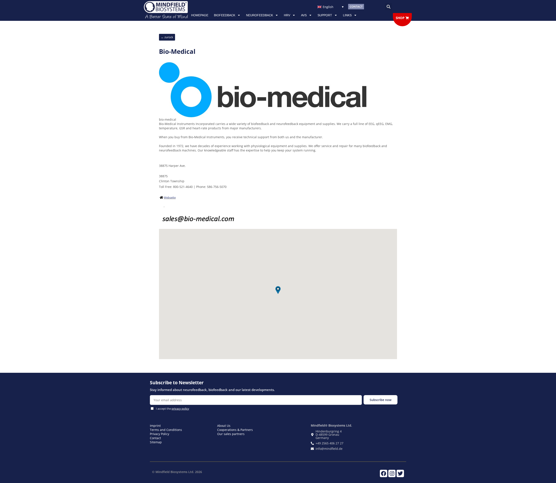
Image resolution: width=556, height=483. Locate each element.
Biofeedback (224, 15)
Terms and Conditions (166, 430)
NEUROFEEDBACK (259, 15)
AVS (304, 15)
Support (325, 15)
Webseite (170, 197)
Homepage (199, 15)
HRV (287, 15)
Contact (155, 438)
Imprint (155, 426)
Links (347, 15)
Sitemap (156, 442)
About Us (223, 426)
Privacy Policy (159, 434)
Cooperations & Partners (235, 430)
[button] (388, 6)
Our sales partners (231, 434)
